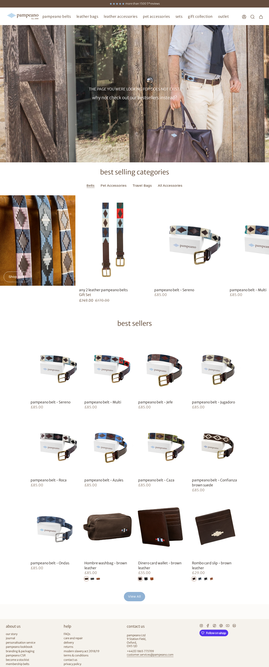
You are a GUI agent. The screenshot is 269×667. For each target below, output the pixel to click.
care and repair (73, 638)
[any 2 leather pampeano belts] (113, 240)
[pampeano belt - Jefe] (161, 366)
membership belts (17, 664)
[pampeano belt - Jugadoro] (215, 366)
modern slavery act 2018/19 (81, 651)
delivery (69, 642)
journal (10, 638)
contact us (70, 660)
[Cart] (261, 17)
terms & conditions (76, 655)
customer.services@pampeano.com (150, 654)
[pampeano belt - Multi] (107, 366)
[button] (57, 17)
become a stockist (17, 660)
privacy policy (72, 664)
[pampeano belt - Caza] (161, 443)
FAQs (67, 634)
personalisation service (20, 642)
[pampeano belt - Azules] (107, 443)
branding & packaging (20, 651)
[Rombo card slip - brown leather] (215, 526)
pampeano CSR (16, 655)
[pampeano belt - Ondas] (54, 526)
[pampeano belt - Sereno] (188, 240)
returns (68, 647)
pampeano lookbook (19, 647)
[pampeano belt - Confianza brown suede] (215, 443)
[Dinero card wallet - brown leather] (161, 526)
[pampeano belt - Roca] (54, 443)
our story (11, 634)
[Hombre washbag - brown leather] (107, 526)
